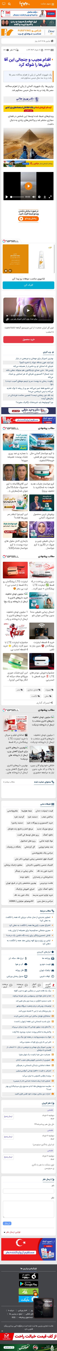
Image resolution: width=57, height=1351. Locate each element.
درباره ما (11, 1310)
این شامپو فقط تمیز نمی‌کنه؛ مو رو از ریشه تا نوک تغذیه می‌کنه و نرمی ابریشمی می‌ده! (30, 390)
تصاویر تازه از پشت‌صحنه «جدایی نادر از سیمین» (31, 1081)
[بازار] (28, 1292)
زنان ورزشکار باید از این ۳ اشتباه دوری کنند (35, 1011)
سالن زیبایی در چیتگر (24, 871)
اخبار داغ (34, 985)
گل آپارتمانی (30, 847)
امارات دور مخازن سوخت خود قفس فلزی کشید (32, 1094)
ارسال (7, 1223)
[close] (2, 1331)
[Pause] (6, 271)
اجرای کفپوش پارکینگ (25, 889)
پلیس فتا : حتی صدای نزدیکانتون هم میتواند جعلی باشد (29, 370)
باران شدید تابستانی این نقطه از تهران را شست (32, 1021)
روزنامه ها (46, 958)
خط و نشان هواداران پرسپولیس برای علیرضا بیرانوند (32, 995)
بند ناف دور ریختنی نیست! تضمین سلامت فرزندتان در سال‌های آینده (30, 397)
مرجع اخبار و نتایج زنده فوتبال (20, 829)
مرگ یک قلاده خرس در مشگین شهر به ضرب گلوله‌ (32, 990)
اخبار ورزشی (23, 1310)
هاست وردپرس (46, 883)
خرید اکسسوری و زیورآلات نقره (40, 823)
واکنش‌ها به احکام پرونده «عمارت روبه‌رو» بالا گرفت (31, 1032)
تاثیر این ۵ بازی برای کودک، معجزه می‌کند (35, 1042)
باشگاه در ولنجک (14, 847)
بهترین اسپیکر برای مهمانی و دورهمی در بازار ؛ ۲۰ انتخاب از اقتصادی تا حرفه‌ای (29, 1049)
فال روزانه (19, 970)
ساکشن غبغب (47, 817)
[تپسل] (4, 241)
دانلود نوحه (24, 877)
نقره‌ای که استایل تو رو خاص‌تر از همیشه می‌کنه (33, 366)
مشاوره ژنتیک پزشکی (13, 865)
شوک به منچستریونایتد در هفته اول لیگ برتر (34, 1037)
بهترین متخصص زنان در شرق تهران (21, 883)
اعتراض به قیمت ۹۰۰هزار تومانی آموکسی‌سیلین (33, 1070)
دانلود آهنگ (48, 835)
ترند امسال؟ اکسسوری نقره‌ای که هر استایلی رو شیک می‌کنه (31, 376)
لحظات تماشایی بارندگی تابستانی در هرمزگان (33, 1065)
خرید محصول (29, 339)
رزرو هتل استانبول (28, 841)
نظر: (52, 1198)
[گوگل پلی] (28, 1284)
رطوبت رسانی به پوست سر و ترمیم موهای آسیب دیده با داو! (29, 383)
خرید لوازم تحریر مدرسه (43, 895)
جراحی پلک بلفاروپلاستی (42, 853)
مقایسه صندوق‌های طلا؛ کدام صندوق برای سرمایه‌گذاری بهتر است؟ (28, 1088)
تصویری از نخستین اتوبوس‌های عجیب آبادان (33, 1060)
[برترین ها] (25, 3)
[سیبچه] (28, 1277)
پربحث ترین (5, 985)
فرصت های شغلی (32, 1314)
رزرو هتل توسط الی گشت (28, 835)
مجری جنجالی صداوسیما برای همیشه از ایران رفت (29, 930)
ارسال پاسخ (8, 1116)
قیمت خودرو (45, 964)
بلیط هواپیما (27, 811)
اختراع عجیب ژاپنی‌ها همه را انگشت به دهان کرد (29, 925)
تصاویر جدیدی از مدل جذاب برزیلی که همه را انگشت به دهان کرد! (28, 919)
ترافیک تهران (44, 970)
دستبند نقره (33, 817)
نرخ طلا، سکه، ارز (16, 958)
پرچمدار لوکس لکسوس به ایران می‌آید (36, 1075)
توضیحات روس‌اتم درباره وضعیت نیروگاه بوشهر (33, 1006)
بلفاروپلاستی (12, 811)
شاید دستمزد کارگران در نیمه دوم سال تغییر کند (33, 1001)
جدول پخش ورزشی (15, 976)
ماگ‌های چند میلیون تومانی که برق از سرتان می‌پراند (31, 1027)
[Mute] (10, 271)
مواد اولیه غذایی (46, 841)
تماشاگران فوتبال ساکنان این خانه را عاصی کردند (32, 1016)
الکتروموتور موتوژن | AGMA (21, 901)
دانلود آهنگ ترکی (45, 889)
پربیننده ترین (20, 985)
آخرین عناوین (48, 985)
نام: (52, 1185)
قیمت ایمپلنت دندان (44, 811)
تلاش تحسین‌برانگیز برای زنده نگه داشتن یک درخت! (28, 935)
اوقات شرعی (45, 976)
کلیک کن (28, 285)
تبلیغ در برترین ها (15, 1314)
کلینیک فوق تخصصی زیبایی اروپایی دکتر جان (34, 859)
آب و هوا (19, 964)
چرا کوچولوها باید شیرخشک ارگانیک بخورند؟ (34, 402)
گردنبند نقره (19, 817)
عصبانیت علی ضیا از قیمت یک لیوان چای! (34, 1054)
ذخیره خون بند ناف (45, 871)
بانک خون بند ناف (21, 895)
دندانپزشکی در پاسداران (43, 877)
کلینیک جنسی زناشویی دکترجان (39, 865)
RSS (13, 1317)
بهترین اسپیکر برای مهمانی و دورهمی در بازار (34, 358)
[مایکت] (28, 1299)
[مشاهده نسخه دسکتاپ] (3, 4)
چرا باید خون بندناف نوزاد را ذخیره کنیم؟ (36, 362)
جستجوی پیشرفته (26, 1317)
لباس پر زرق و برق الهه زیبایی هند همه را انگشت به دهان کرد (28, 942)
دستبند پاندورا (17, 823)
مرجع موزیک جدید (45, 829)
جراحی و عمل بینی (45, 901)
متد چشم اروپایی (46, 847)
